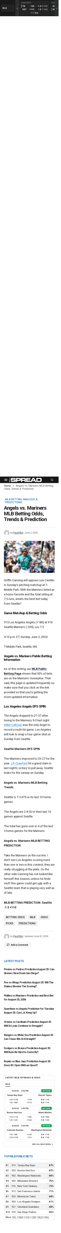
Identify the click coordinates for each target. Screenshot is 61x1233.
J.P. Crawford (19, 763)
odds (44, 917)
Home (7, 485)
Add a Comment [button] (19, 945)
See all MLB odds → (42, 1144)
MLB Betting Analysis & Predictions (21, 501)
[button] (6, 480)
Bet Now (46, 1091)
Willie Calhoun (13, 725)
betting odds (15, 917)
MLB (32, 917)
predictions (27, 923)
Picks (10, 923)
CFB (27, 1217)
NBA (21, 1217)
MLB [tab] (7, 1084)
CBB (34, 1217)
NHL (47, 1217)
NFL (14, 1217)
